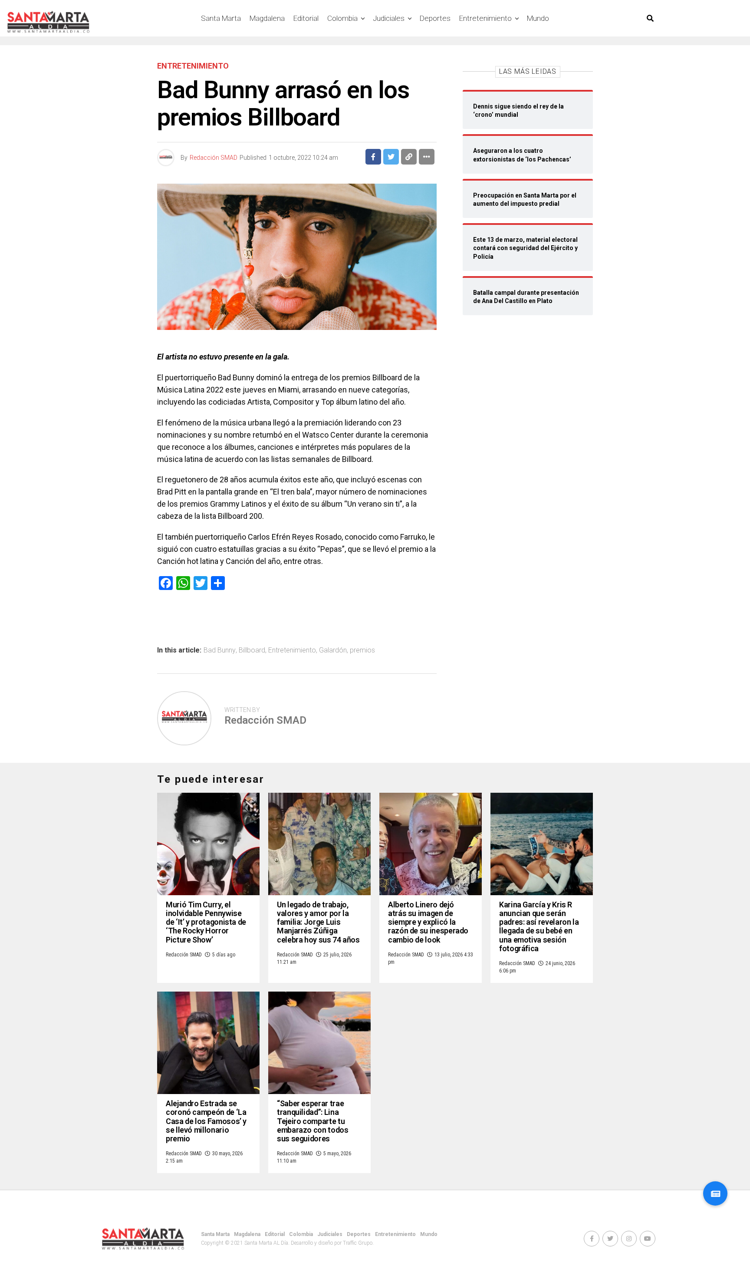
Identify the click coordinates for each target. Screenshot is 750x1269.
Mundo (538, 18)
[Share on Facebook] (373, 157)
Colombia (342, 18)
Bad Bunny (220, 650)
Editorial (306, 18)
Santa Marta (221, 18)
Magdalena (267, 18)
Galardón (333, 650)
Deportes (435, 18)
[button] (715, 1193)
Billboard (252, 650)
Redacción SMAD (213, 157)
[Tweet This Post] (391, 157)
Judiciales (389, 18)
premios (362, 650)
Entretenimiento (485, 18)
